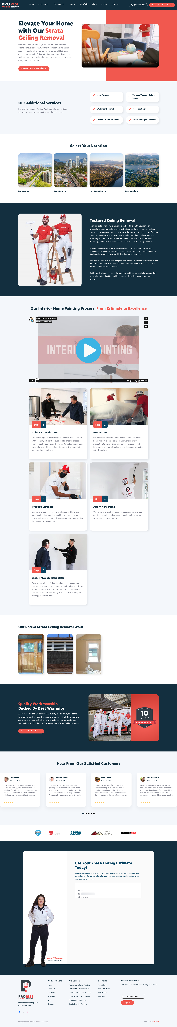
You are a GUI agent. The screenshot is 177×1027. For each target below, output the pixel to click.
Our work (51, 993)
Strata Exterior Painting (78, 1004)
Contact (115, 4)
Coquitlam (58, 191)
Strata (72, 4)
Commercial (59, 4)
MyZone (155, 1022)
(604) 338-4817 (24, 1005)
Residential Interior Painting (79, 985)
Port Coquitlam (96, 191)
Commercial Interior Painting (80, 993)
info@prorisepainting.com (28, 1003)
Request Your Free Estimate (33, 68)
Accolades (51, 996)
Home (31, 4)
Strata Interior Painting (77, 1000)
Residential (43, 4)
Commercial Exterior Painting (80, 996)
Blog (49, 1000)
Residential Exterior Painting (80, 989)
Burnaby (22, 191)
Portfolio (84, 4)
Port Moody (130, 191)
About (94, 4)
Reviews (104, 4)
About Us (51, 989)
